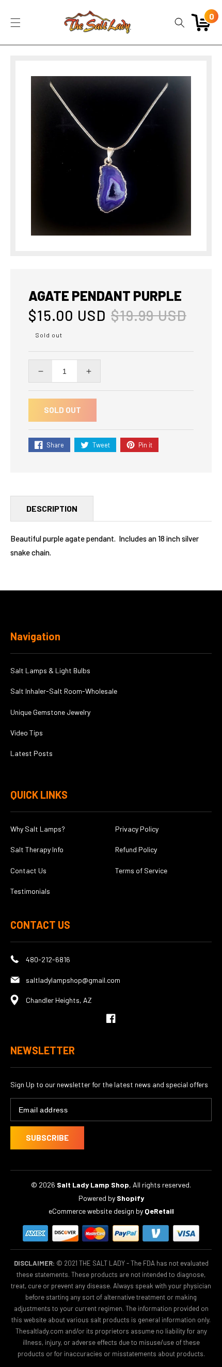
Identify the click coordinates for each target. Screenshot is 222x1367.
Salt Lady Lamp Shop (93, 1184)
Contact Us (28, 870)
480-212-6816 (48, 959)
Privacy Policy (136, 828)
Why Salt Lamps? (37, 828)
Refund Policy (136, 849)
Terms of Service (141, 870)
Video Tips (26, 732)
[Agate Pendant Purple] (111, 156)
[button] (15, 22)
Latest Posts (31, 753)
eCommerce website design (92, 1211)
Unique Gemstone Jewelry (50, 712)
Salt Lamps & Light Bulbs (50, 670)
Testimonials (30, 891)
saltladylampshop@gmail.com (73, 980)
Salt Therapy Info (37, 849)
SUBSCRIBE (47, 1137)
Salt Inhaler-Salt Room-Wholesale (63, 691)
